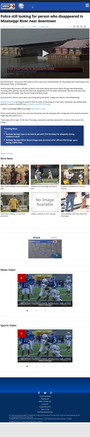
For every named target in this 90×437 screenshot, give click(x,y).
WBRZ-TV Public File (45, 401)
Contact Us (45, 404)
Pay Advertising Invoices (45, 412)
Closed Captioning (45, 396)
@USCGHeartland (8, 102)
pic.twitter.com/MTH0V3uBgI (39, 104)
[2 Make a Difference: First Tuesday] (45, 202)
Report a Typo (6, 153)
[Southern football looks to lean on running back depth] (75, 175)
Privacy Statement (45, 407)
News (23, 27)
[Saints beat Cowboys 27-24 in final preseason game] (15, 202)
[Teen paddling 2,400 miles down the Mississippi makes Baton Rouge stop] (75, 202)
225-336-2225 (54, 415)
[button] (45, 53)
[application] (45, 53)
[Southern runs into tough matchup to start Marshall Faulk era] (45, 175)
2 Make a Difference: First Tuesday (43, 214)
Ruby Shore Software (36, 421)
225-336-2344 (28, 417)
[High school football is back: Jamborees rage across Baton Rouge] (15, 175)
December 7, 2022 (38, 109)
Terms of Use (45, 409)
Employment (45, 399)
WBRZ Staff (45, 27)
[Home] (8, 6)
